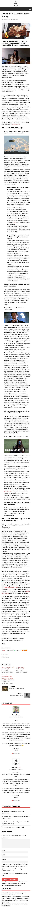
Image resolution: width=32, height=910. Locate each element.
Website (4, 859)
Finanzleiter (16, 715)
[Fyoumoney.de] (16, 6)
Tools (14, 222)
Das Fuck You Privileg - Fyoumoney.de (14, 827)
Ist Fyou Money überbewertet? (20, 668)
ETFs (3, 582)
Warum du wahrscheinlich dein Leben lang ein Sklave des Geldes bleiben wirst (8, 677)
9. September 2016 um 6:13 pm (16, 769)
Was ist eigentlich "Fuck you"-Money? (8, 668)
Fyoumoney (15, 19)
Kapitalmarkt (20, 573)
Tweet (3, 650)
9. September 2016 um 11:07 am (16, 717)
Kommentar (5, 838)
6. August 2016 (6, 19)
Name (3, 850)
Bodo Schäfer (16, 124)
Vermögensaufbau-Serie (11, 587)
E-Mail (3, 855)
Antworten (16, 753)
